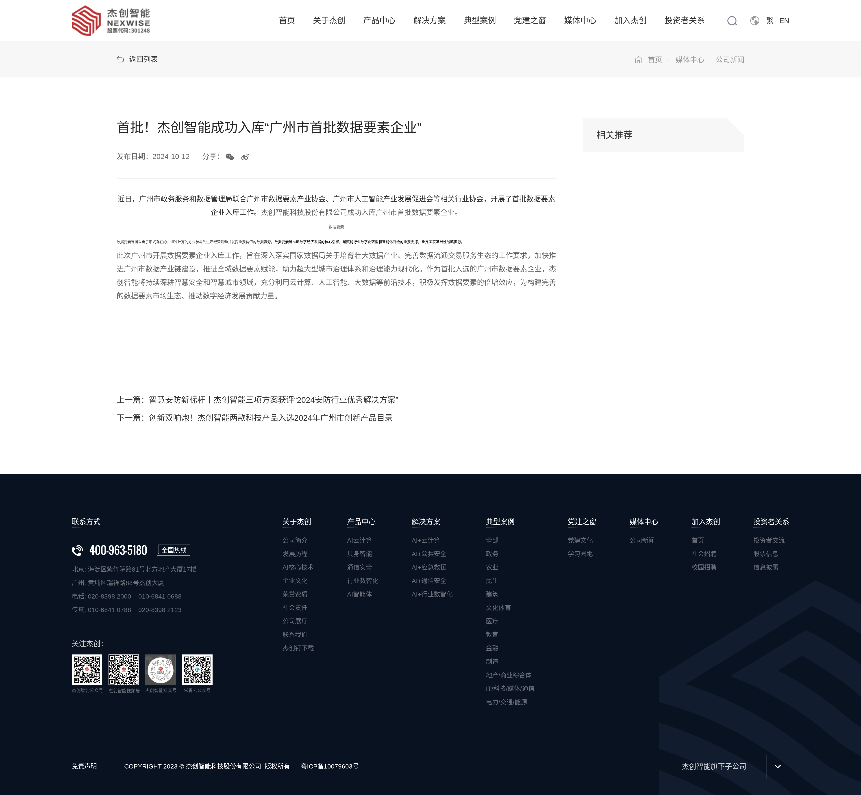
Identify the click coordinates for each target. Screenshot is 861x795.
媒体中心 (580, 20)
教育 (492, 634)
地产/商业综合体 (509, 675)
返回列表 (143, 59)
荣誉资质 (295, 594)
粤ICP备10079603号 (330, 766)
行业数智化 (362, 580)
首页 (287, 20)
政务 (492, 554)
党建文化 (580, 540)
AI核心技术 (298, 567)
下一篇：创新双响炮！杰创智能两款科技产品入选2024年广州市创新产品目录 (255, 418)
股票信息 (765, 554)
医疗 (492, 621)
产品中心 (379, 20)
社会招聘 (704, 554)
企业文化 (295, 580)
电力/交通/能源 (506, 702)
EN (784, 21)
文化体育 (498, 607)
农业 (492, 567)
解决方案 (429, 20)
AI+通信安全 (429, 580)
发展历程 (295, 554)
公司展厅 (295, 621)
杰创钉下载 (298, 648)
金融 (492, 648)
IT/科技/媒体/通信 (510, 688)
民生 (492, 580)
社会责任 (295, 607)
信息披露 (765, 567)
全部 (492, 540)
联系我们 (295, 634)
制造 (492, 661)
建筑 (492, 594)
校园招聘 (704, 567)
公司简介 (295, 540)
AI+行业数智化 (432, 594)
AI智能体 (359, 594)
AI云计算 (359, 540)
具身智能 (359, 554)
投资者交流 (769, 540)
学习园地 (580, 554)
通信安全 (359, 567)
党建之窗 (530, 20)
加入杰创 (630, 20)
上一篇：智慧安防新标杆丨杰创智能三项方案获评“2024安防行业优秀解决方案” (257, 400)
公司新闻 (642, 540)
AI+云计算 (426, 540)
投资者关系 (685, 20)
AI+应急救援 (429, 567)
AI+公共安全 (429, 554)
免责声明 (84, 766)
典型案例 (480, 20)
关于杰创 (329, 20)
